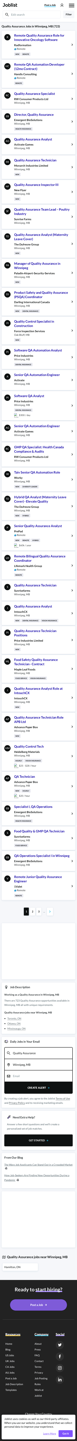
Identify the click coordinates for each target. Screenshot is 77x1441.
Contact (39, 1361)
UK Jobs (10, 1361)
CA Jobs (10, 1366)
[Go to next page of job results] (50, 911)
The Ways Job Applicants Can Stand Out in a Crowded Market (38, 1164)
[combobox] (38, 1053)
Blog (7, 1349)
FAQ (37, 1355)
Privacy (39, 1372)
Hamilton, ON (12, 1267)
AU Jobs (10, 1372)
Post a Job (11, 1378)
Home (8, 1343)
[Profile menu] (61, 5)
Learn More (49, 1433)
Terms (38, 1366)
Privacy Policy (17, 1102)
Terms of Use (63, 1098)
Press (38, 1349)
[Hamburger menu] (71, 5)
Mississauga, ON (16, 1028)
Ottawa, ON (14, 1023)
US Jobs (9, 1355)
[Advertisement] (38, 951)
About (38, 1343)
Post (50, 5)
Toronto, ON (14, 1018)
